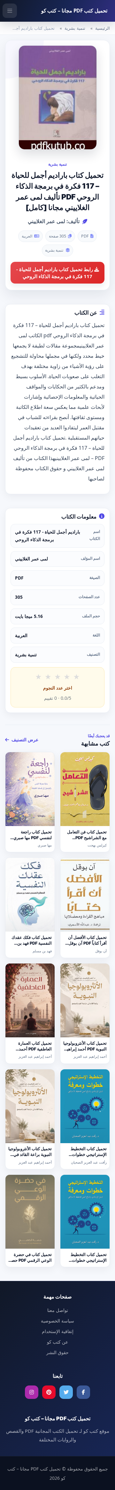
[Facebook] (83, 1392)
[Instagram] (31, 1392)
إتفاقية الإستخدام (57, 1331)
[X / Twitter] (66, 1392)
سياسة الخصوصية (57, 1321)
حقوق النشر (57, 1352)
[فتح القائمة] (10, 11)
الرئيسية (102, 28)
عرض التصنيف (24, 740)
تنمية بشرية (75, 28)
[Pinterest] (49, 1392)
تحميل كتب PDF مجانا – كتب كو (74, 10)
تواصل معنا (57, 1310)
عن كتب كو (57, 1342)
